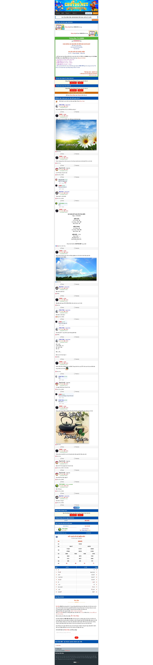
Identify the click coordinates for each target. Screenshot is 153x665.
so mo (66, 659)
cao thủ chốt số (71, 659)
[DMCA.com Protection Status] (76, 662)
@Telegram (67, 650)
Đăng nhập (84, 530)
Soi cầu (57, 606)
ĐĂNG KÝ (95, 13)
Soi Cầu (67, 630)
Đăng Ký (80, 82)
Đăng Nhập (73, 82)
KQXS (62, 13)
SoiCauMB (60, 612)
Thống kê (68, 13)
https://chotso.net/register (76, 611)
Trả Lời (62, 183)
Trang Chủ (58, 13)
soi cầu (82, 612)
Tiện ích (75, 13)
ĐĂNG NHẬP (88, 13)
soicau (61, 614)
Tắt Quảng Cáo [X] (95, 19)
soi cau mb (62, 657)
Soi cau (59, 656)
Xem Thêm (76, 507)
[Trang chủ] (76, 5)
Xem (76, 637)
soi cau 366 (92, 612)
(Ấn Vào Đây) (75, 616)
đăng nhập (82, 101)
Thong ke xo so (61, 659)
